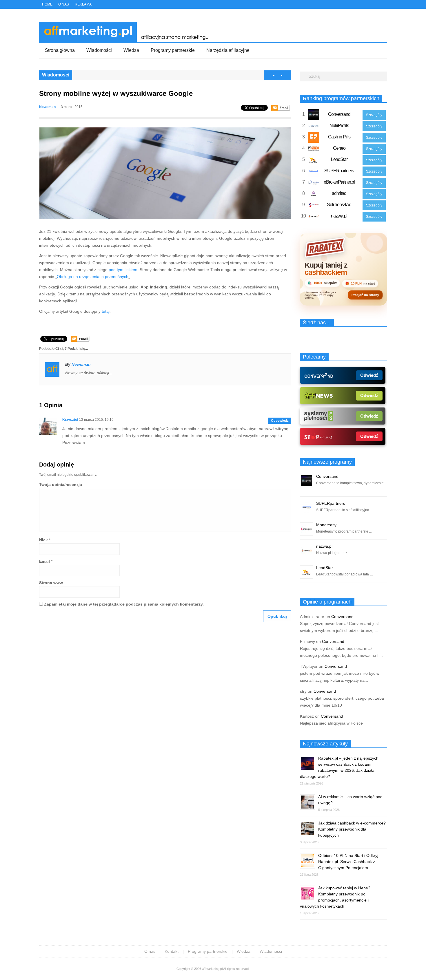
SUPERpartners (339, 170)
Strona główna (60, 50)
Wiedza (131, 50)
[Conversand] (313, 116)
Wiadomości (99, 50)
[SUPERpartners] (313, 172)
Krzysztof (70, 420)
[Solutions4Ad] (313, 206)
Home (47, 4)
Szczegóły (374, 115)
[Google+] (378, 5)
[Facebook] (372, 5)
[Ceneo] (313, 149)
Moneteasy (326, 524)
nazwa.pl (339, 215)
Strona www (51, 582)
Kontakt (172, 951)
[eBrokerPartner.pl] (313, 183)
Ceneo (339, 148)
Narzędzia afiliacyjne (228, 50)
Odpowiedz (280, 420)
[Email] (280, 108)
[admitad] (313, 195)
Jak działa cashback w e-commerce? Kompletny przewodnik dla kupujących (352, 829)
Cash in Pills (339, 136)
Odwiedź (369, 375)
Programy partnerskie (173, 50)
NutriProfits (339, 125)
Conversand (339, 114)
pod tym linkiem (123, 269)
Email (44, 561)
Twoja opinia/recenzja (60, 484)
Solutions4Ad (339, 204)
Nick (43, 539)
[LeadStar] (313, 161)
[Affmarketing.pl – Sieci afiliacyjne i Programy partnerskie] (125, 40)
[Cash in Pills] (313, 138)
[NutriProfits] (313, 127)
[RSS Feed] (385, 5)
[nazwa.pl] (313, 217)
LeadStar (339, 159)
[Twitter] (366, 5)
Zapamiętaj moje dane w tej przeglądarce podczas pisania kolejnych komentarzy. (124, 604)
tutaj (106, 311)
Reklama (83, 4)
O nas (63, 4)
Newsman (47, 107)
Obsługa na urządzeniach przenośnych (92, 276)
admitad (339, 193)
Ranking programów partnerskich (341, 98)
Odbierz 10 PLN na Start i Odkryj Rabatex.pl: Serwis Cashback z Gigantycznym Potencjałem (348, 861)
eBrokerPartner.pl (339, 182)
